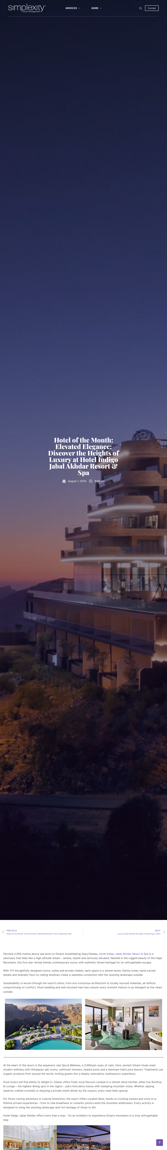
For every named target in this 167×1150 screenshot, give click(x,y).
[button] (7, 1143)
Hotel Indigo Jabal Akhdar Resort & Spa (123, 953)
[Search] (140, 8)
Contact (152, 8)
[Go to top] (159, 1142)
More (94, 8)
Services (71, 8)
